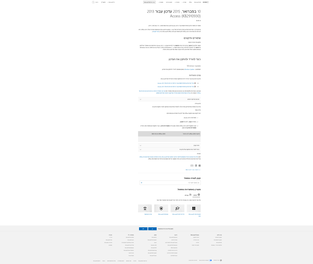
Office (190, 2)
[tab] (196, 195)
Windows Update (189, 69)
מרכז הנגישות (148, 214)
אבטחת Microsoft (163, 214)
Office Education (174, 247)
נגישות (103, 260)
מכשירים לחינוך (174, 240)
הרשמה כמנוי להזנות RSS (192, 169)
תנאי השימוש (128, 260)
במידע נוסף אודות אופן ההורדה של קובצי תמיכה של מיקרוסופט (173, 93)
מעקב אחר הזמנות (195, 245)
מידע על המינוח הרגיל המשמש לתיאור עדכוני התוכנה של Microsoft (180, 157)
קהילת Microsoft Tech (129, 245)
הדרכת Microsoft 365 (178, 214)
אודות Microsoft (109, 240)
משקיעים (110, 245)
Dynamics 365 (153, 245)
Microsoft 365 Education (172, 245)
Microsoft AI (154, 237)
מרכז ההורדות (196, 240)
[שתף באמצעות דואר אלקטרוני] (193, 165)
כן (152, 229)
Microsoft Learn (131, 240)
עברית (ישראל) (216, 260)
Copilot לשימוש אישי (218, 240)
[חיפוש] (142, 183)
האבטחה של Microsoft (152, 240)
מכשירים (177, 2)
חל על (197, 20)
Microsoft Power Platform (129, 250)
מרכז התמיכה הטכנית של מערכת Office (150, 157)
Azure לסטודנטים (174, 255)
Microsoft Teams (153, 255)
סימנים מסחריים (121, 260)
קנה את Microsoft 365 (149, 2)
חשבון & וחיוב (169, 2)
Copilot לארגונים (218, 237)
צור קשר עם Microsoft (142, 260)
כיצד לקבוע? (156, 31)
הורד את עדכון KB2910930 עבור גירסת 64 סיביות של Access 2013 (176, 86)
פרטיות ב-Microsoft (108, 242)
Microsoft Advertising (152, 250)
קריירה (111, 237)
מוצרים (184, 2)
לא (143, 229)
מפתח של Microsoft (130, 237)
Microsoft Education (173, 237)
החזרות (197, 242)
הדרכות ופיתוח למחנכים (172, 250)
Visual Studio (131, 255)
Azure (155, 242)
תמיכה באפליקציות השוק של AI (128, 242)
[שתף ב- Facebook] (199, 165)
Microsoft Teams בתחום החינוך (171, 242)
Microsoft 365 (197, 2)
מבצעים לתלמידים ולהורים (172, 253)
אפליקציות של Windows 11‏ (216, 245)
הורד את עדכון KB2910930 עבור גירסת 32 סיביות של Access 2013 (176, 83)
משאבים (161, 2)
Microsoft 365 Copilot (152, 253)
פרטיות (134, 260)
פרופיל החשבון (196, 237)
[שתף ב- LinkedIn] (196, 165)
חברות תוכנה (131, 253)
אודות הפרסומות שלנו (111, 260)
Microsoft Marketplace (129, 247)
